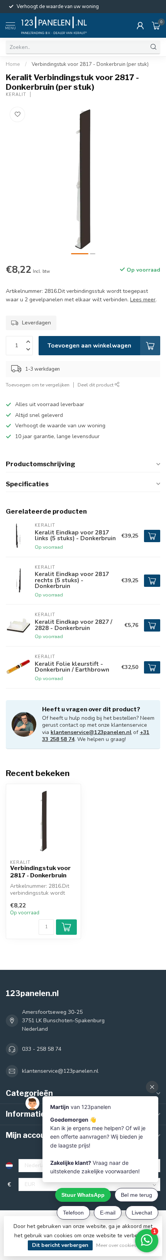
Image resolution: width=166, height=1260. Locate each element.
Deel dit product (96, 384)
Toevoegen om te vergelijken (37, 384)
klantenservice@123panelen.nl (91, 732)
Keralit (16, 94)
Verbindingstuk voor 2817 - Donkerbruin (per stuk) (90, 64)
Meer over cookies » (118, 1245)
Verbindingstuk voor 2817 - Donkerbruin (40, 872)
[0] (156, 25)
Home (13, 64)
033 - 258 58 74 (41, 1049)
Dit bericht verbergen (60, 1245)
